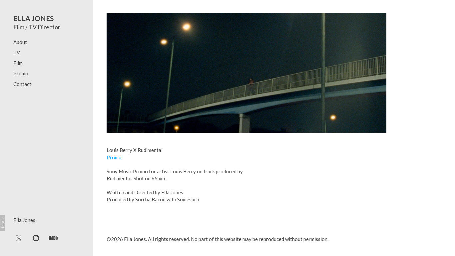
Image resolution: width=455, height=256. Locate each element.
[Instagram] (36, 238)
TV (16, 52)
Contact (22, 84)
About (20, 42)
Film (18, 63)
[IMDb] (53, 238)
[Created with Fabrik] (2, 223)
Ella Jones (24, 220)
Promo (20, 73)
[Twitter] (18, 238)
